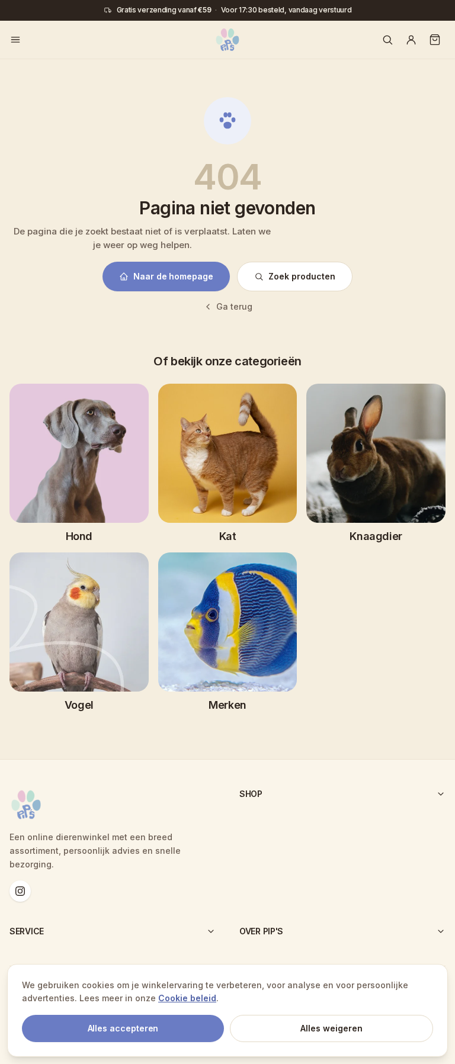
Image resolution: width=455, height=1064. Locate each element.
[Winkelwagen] (435, 39)
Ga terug (234, 306)
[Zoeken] (387, 39)
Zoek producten (301, 276)
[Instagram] (20, 891)
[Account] (411, 39)
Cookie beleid (187, 998)
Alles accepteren (123, 1028)
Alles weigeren (331, 1028)
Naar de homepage (173, 276)
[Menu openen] (15, 39)
